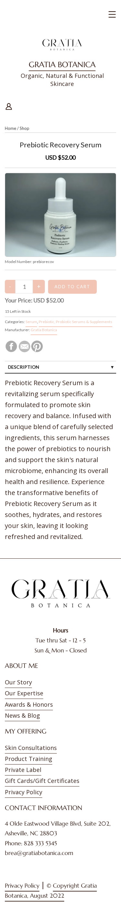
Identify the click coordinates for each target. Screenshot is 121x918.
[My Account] (9, 105)
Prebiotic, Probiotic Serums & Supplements (75, 321)
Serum (31, 321)
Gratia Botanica (62, 64)
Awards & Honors (29, 704)
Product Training (28, 759)
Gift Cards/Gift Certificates (42, 781)
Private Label (23, 770)
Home (10, 128)
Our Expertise (24, 693)
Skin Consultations (31, 748)
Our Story (18, 682)
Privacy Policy (23, 792)
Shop (24, 128)
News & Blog (22, 715)
